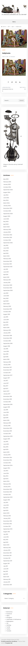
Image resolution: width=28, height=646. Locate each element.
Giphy (7, 615)
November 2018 (7, 338)
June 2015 (6, 444)
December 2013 (7, 489)
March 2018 (6, 359)
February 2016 (7, 423)
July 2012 (5, 534)
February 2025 (7, 182)
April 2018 (5, 356)
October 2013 (7, 494)
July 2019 (5, 317)
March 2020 (6, 303)
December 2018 (7, 335)
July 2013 (5, 502)
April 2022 (5, 253)
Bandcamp (9, 612)
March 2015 (6, 452)
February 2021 (7, 280)
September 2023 (8, 213)
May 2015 (5, 447)
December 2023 (7, 208)
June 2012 (6, 537)
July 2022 (5, 245)
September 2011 (7, 561)
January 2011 (6, 582)
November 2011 (7, 555)
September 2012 (7, 529)
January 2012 (6, 550)
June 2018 (6, 351)
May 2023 (5, 221)
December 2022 (7, 235)
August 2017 (6, 378)
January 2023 (7, 232)
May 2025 (6, 179)
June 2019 (6, 319)
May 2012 (5, 539)
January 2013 (6, 518)
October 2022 (7, 240)
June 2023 (6, 219)
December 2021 (7, 261)
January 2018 (6, 364)
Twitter (8, 629)
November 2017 (7, 370)
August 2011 (6, 563)
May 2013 (5, 508)
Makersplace (9, 621)
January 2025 (7, 184)
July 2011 (5, 566)
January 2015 (6, 455)
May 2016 (5, 415)
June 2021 (6, 272)
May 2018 (5, 354)
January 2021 (6, 282)
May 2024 (6, 200)
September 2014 (7, 465)
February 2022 (7, 258)
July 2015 (5, 441)
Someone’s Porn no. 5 (7, 90)
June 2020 (6, 295)
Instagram (9, 617)
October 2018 (7, 341)
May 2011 (5, 571)
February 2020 (7, 306)
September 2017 (7, 375)
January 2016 (6, 425)
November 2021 (7, 264)
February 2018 (7, 362)
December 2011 (7, 553)
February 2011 (6, 579)
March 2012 (6, 545)
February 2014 (7, 484)
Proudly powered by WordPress (9, 641)
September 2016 (7, 404)
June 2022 (6, 248)
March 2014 (6, 481)
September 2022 (8, 242)
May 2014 (5, 476)
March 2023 (6, 227)
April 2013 (5, 510)
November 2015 (7, 431)
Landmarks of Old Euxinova (13, 619)
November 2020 (7, 288)
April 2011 (5, 574)
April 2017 (5, 388)
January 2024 (7, 205)
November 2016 (7, 399)
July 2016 (5, 410)
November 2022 (7, 237)
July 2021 (5, 269)
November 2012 (7, 523)
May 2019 (5, 322)
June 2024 (6, 197)
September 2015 (7, 436)
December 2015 (7, 428)
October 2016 (7, 402)
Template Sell (8, 643)
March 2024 (6, 203)
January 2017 (6, 394)
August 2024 (6, 192)
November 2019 (7, 309)
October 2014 (7, 463)
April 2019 (5, 325)
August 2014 (6, 468)
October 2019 (7, 311)
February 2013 (7, 516)
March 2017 (6, 391)
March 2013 (6, 513)
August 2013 (6, 500)
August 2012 (6, 531)
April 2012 (5, 542)
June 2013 (6, 505)
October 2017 (7, 372)
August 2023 (6, 216)
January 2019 (6, 333)
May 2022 (5, 250)
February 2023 (7, 229)
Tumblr (8, 627)
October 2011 (6, 558)
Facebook (9, 613)
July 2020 (5, 293)
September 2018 (7, 343)
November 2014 (7, 460)
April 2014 (5, 478)
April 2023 (6, 224)
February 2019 (7, 330)
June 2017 (6, 383)
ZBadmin (13, 56)
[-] (25, 89)
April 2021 (5, 274)
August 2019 (6, 314)
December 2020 (7, 285)
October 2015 (7, 433)
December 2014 (7, 457)
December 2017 (7, 367)
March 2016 (6, 420)
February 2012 (7, 547)
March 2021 (6, 277)
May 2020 (5, 298)
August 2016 (6, 407)
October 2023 (7, 211)
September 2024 (8, 189)
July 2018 (5, 349)
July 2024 (5, 195)
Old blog (8, 625)
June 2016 (6, 412)
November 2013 (7, 492)
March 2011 (6, 576)
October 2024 (7, 187)
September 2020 (8, 290)
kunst (4, 50)
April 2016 (5, 417)
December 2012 (7, 521)
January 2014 (6, 486)
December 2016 (7, 396)
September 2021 (7, 266)
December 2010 (7, 584)
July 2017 (5, 380)
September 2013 (7, 497)
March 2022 (6, 256)
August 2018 (6, 346)
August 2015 (6, 439)
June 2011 (5, 569)
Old (7, 623)
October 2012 (7, 526)
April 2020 (6, 301)
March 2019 (6, 327)
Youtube (8, 631)
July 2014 (5, 470)
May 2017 (5, 386)
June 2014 (6, 473)
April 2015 (5, 449)
